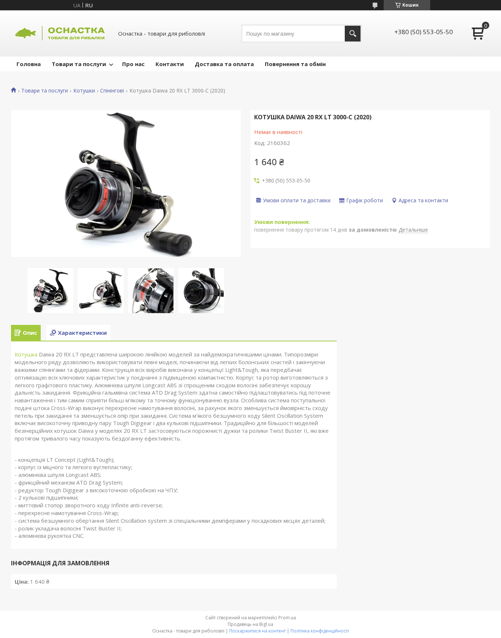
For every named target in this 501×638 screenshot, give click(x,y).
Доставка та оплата (224, 64)
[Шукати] (353, 33)
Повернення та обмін (295, 64)
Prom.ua (287, 618)
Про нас (133, 64)
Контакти (170, 64)
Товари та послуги (79, 64)
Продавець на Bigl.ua (250, 624)
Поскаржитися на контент (257, 631)
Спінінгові (112, 90)
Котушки (84, 90)
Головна (29, 64)
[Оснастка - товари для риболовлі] (60, 33)
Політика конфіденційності (319, 631)
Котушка (26, 354)
